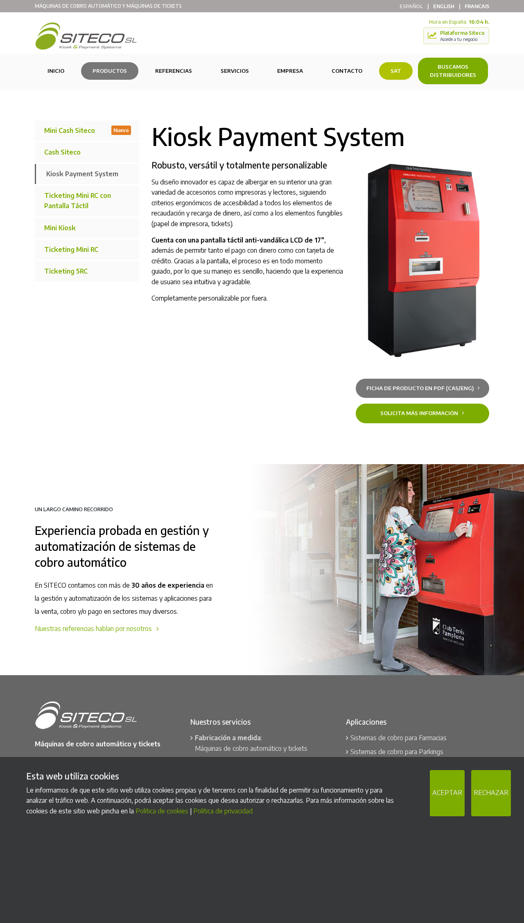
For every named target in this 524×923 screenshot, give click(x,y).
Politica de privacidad (223, 810)
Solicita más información (419, 413)
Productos (110, 70)
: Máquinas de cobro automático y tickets (251, 743)
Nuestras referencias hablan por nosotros (94, 628)
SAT (396, 70)
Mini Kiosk (60, 228)
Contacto (347, 70)
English (443, 6)
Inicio (55, 70)
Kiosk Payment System (82, 174)
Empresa (290, 70)
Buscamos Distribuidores (453, 71)
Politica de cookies (162, 810)
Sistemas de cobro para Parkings (396, 752)
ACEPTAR (447, 792)
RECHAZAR (491, 792)
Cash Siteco (62, 152)
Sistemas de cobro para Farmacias (398, 738)
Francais (477, 6)
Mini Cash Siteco (86, 130)
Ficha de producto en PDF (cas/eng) (420, 388)
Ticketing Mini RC (71, 249)
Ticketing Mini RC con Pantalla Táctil (77, 200)
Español (411, 6)
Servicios (235, 70)
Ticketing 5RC (66, 271)
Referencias (173, 70)
